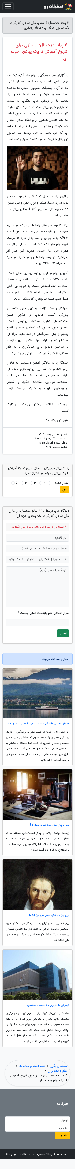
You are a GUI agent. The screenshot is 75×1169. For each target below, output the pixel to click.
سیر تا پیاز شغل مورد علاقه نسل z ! (49, 825)
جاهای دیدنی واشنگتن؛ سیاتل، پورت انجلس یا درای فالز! (38, 724)
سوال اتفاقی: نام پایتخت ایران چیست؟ (43, 613)
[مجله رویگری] (58, 6)
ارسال (63, 633)
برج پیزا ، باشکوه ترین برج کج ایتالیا (49, 915)
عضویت (62, 1135)
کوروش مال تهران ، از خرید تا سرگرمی (48, 1005)
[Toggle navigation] (8, 6)
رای (64, 489)
